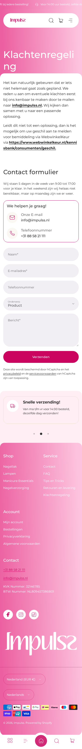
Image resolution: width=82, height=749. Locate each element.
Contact (49, 467)
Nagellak (10, 467)
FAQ (46, 474)
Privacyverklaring (16, 536)
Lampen (9, 474)
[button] (51, 20)
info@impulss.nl (15, 578)
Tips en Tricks (53, 481)
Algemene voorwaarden (21, 544)
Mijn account (13, 522)
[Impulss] (17, 20)
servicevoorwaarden (42, 373)
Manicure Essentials (18, 481)
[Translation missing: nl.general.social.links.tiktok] (34, 614)
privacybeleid (12, 373)
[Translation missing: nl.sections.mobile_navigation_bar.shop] (10, 741)
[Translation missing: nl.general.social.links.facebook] (8, 614)
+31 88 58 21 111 (14, 570)
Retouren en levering (59, 488)
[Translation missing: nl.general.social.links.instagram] (21, 614)
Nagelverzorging (16, 488)
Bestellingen (13, 529)
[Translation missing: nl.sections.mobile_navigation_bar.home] (41, 741)
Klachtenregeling (56, 495)
